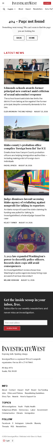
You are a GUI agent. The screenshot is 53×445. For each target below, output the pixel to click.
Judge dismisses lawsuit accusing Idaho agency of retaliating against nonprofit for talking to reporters (24, 202)
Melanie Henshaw (11, 280)
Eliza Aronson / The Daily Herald (18, 112)
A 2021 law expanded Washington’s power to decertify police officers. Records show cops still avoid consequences (24, 261)
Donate (47, 3)
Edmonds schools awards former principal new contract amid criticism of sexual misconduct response (26, 91)
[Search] (4, 9)
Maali (39, 436)
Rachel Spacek (10, 165)
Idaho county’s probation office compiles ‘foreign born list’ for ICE (25, 146)
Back (19, 38)
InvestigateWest (12, 436)
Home (32, 38)
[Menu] (3, 3)
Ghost (33, 436)
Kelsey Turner (10, 223)
